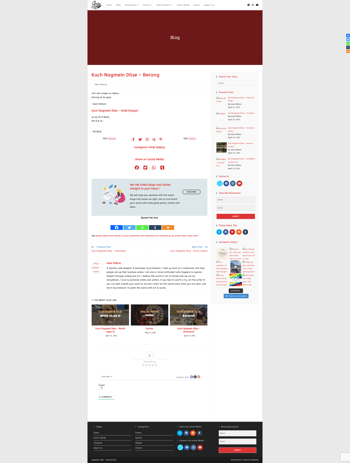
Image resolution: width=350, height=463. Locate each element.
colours (125, 236)
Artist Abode (100, 438)
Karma (149, 328)
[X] (220, 183)
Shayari (112, 138)
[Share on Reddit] (239, 232)
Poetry (192, 138)
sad (172, 236)
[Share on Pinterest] (232, 232)
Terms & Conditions (250, 460)
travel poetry (193, 236)
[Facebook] (116, 225)
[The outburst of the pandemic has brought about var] (222, 267)
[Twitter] (129, 225)
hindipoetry (149, 236)
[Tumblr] (155, 225)
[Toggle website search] (219, 5)
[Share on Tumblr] (245, 232)
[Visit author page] (97, 267)
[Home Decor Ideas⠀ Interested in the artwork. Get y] (222, 280)
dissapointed (134, 236)
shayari (178, 236)
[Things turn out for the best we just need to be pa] (236, 280)
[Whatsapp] (142, 225)
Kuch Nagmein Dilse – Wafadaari (188, 330)
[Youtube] (239, 183)
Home (96, 433)
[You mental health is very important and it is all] (249, 254)
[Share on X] (219, 232)
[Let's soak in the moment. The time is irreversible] (236, 267)
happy (142, 236)
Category (98, 443)
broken (118, 236)
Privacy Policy (236, 460)
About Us (98, 448)
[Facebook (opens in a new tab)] (248, 5)
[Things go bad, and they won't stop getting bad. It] (249, 267)
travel (184, 236)
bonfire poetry (108, 236)
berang (99, 236)
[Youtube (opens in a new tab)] (257, 5)
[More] (168, 225)
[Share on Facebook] (225, 232)
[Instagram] (233, 183)
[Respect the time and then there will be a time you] (236, 254)
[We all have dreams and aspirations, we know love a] (222, 254)
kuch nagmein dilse (162, 236)
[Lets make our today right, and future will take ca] (249, 280)
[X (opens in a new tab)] (244, 5)
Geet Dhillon (101, 84)
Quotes (138, 438)
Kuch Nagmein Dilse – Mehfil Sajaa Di (110, 330)
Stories (138, 448)
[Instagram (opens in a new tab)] (253, 5)
